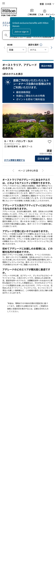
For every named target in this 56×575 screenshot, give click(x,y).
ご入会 (40, 14)
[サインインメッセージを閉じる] (53, 19)
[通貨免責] (41, 45)
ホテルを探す (8, 22)
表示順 (9, 44)
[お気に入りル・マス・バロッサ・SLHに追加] (49, 141)
